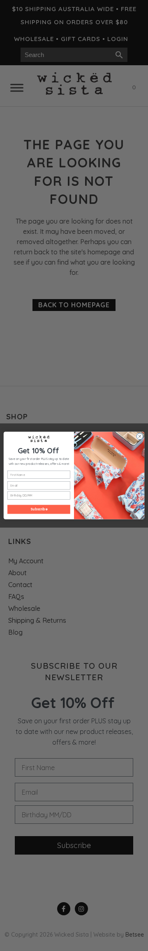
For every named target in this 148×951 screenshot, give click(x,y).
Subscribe (38, 509)
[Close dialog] (139, 436)
